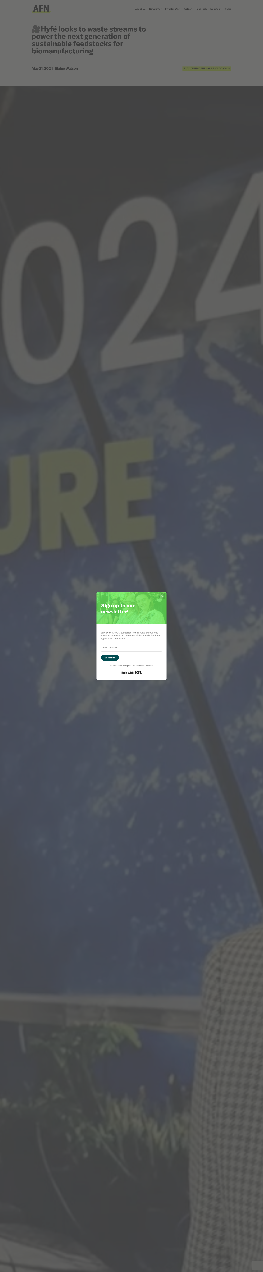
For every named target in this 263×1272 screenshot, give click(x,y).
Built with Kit (131, 672)
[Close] (162, 596)
